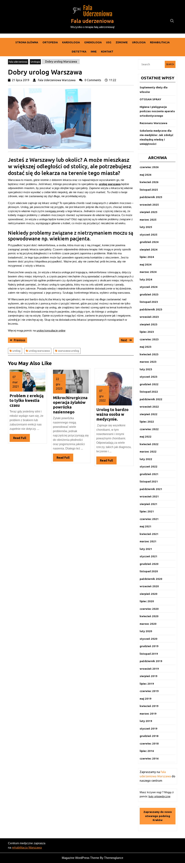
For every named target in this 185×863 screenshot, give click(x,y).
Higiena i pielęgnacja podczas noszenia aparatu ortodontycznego (157, 111)
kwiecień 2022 (149, 444)
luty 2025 (146, 227)
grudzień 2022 (149, 384)
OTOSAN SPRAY (150, 99)
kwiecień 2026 (149, 182)
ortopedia (50, 42)
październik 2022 (151, 399)
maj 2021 (145, 526)
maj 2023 (145, 346)
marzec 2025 (148, 219)
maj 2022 (145, 436)
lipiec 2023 (147, 331)
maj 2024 (145, 264)
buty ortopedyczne (159, 796)
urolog (16, 350)
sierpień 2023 (148, 324)
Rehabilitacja (160, 42)
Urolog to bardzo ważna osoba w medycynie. (112, 414)
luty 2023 (146, 369)
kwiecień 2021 (149, 533)
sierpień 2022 (148, 414)
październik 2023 (151, 309)
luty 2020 (146, 631)
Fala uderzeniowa (92, 21)
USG (108, 42)
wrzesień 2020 (149, 586)
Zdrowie (122, 42)
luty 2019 (146, 721)
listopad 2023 (149, 301)
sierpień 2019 (148, 676)
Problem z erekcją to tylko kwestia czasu (27, 400)
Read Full (21, 439)
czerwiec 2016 (149, 758)
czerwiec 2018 (149, 743)
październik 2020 (151, 578)
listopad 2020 (149, 571)
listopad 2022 (149, 391)
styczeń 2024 (148, 286)
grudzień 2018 (149, 735)
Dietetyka (79, 51)
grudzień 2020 (149, 563)
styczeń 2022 (148, 466)
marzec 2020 (148, 623)
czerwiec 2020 (149, 608)
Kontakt (107, 51)
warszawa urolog (68, 350)
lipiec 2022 (147, 421)
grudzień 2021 (149, 474)
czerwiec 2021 (149, 519)
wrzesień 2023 (149, 316)
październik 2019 (151, 661)
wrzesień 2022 (149, 406)
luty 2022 (146, 459)
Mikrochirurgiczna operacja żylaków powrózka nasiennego (70, 404)
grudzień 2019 (149, 646)
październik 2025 (151, 197)
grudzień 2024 (149, 241)
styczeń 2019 (148, 728)
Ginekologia (93, 42)
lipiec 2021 (147, 511)
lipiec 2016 (147, 750)
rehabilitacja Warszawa (27, 847)
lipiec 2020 (147, 601)
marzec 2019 (148, 713)
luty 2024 (146, 279)
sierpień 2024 (148, 249)
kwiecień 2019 (149, 706)
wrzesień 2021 (149, 496)
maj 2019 (145, 698)
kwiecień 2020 (149, 616)
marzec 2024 (148, 271)
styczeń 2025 (148, 234)
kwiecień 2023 (149, 354)
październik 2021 (151, 489)
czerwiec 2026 (149, 167)
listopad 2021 (149, 481)
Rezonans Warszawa (153, 123)
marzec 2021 (148, 541)
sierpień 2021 (148, 504)
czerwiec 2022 (149, 429)
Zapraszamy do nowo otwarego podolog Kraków (157, 816)
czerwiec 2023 (149, 339)
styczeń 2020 (148, 638)
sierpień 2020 (148, 593)
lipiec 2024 (147, 256)
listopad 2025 (149, 189)
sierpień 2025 (148, 212)
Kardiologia (71, 42)
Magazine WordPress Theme (80, 857)
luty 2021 (146, 548)
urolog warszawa (39, 350)
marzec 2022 (148, 451)
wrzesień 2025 (149, 204)
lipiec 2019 (147, 683)
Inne (94, 51)
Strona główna (26, 42)
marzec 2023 (148, 361)
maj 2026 (145, 174)
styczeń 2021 (148, 556)
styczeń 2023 (148, 376)
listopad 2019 (149, 653)
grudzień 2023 (149, 294)
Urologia (139, 42)
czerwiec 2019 (149, 691)
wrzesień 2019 (149, 668)
